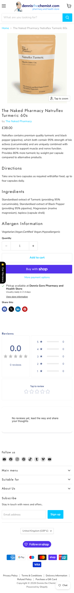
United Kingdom (35, 530)
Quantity (6, 238)
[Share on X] (11, 309)
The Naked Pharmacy (19, 121)
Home (5, 28)
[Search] (67, 17)
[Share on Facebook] (4, 309)
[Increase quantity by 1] (33, 245)
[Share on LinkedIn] (18, 309)
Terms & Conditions (32, 575)
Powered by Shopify (37, 587)
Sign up (55, 514)
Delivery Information (56, 575)
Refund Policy (24, 579)
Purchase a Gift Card (46, 579)
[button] (51, 341)
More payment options (37, 277)
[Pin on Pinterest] (24, 309)
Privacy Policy (10, 575)
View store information (17, 297)
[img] (15, 356)
